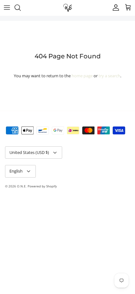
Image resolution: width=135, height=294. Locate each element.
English (16, 171)
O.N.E (21, 186)
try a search (109, 76)
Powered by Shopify (42, 186)
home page (82, 76)
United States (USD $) (29, 152)
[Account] (114, 8)
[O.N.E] (67, 7)
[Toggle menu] (7, 8)
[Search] (21, 8)
